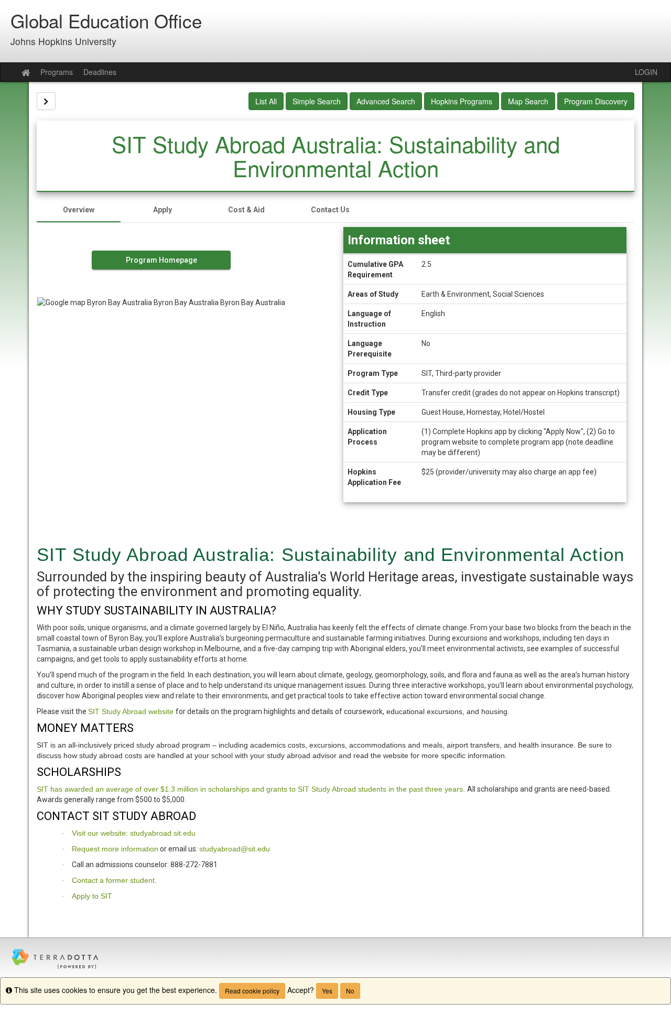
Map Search (528, 101)
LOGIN (646, 72)
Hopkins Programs (461, 101)
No (350, 990)
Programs (56, 72)
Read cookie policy (252, 990)
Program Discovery (595, 101)
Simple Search (317, 101)
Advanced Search (385, 101)
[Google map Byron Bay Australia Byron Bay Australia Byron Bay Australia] (161, 371)
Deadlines (99, 72)
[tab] (79, 209)
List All (266, 101)
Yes (327, 990)
